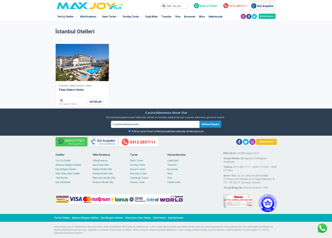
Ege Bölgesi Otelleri (66, 169)
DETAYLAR (96, 101)
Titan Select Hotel (71, 89)
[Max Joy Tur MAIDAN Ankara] (90, 5)
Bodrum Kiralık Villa (103, 182)
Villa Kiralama (88, 16)
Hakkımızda (215, 16)
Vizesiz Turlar (137, 182)
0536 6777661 (208, 6)
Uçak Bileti (151, 16)
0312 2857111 (237, 6)
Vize (177, 16)
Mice (202, 16)
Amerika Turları (138, 173)
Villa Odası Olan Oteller (68, 173)
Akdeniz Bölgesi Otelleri (68, 165)
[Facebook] (248, 16)
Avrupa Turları (137, 169)
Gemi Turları (109, 16)
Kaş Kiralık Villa (101, 165)
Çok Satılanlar (63, 182)
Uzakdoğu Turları (139, 177)
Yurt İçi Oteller (65, 16)
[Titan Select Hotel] (82, 63)
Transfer (166, 16)
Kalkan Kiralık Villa (102, 169)
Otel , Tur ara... (174, 6)
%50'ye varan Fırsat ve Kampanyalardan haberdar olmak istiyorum (168, 131)
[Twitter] (254, 16)
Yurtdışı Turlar (131, 16)
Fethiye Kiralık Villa (103, 173)
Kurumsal (189, 16)
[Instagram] (243, 16)
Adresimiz (268, 16)
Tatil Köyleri (62, 177)
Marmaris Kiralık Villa (104, 177)
